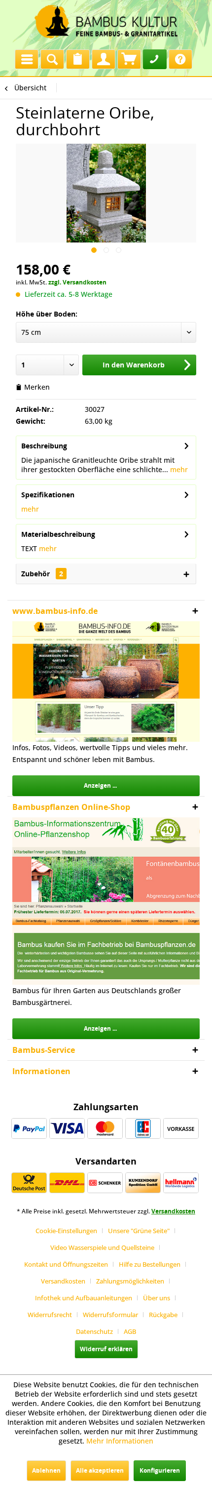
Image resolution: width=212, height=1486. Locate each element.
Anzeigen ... (100, 785)
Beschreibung (44, 445)
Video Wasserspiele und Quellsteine (102, 1247)
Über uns (156, 1297)
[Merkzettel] (78, 59)
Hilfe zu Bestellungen (149, 1264)
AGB (130, 1331)
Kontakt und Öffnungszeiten (66, 1264)
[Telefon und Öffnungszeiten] (155, 59)
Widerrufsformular (110, 1314)
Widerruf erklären (106, 1349)
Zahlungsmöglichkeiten (130, 1281)
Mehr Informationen (119, 1441)
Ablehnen (46, 1470)
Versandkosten (173, 1211)
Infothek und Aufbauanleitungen (83, 1297)
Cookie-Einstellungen (66, 1230)
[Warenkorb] (129, 59)
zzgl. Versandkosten (77, 282)
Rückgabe (163, 1314)
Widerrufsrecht (50, 1314)
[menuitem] (26, 56)
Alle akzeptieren (100, 1470)
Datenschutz (94, 1331)
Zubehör (42, 573)
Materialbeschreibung (58, 534)
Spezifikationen (47, 494)
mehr (178, 469)
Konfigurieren (160, 1470)
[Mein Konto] (103, 59)
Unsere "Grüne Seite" (139, 1230)
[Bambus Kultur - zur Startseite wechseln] (106, 22)
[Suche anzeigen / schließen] (52, 59)
